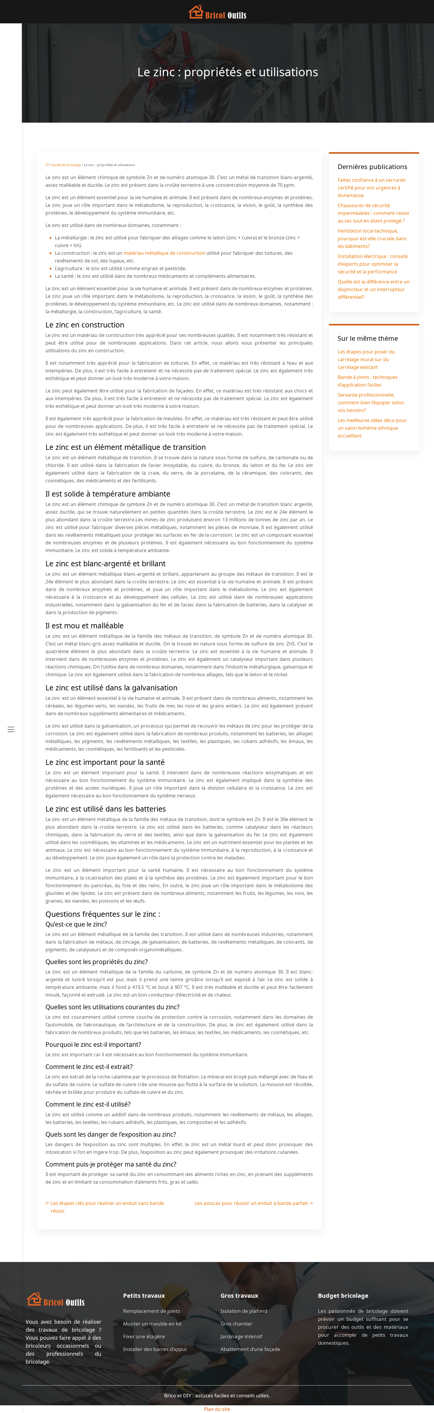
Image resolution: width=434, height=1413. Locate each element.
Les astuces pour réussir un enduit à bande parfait (251, 1203)
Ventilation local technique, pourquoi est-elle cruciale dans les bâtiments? (372, 238)
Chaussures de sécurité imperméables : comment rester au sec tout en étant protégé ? (374, 213)
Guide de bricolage (66, 165)
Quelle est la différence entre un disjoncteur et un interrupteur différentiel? (373, 289)
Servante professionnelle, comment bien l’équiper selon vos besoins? (371, 402)
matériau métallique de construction (164, 253)
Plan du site (217, 1409)
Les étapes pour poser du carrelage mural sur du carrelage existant (366, 359)
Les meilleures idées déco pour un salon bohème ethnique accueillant (372, 428)
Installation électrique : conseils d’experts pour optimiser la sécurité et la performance (373, 264)
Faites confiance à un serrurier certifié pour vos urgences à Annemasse (372, 188)
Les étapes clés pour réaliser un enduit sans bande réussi (107, 1207)
